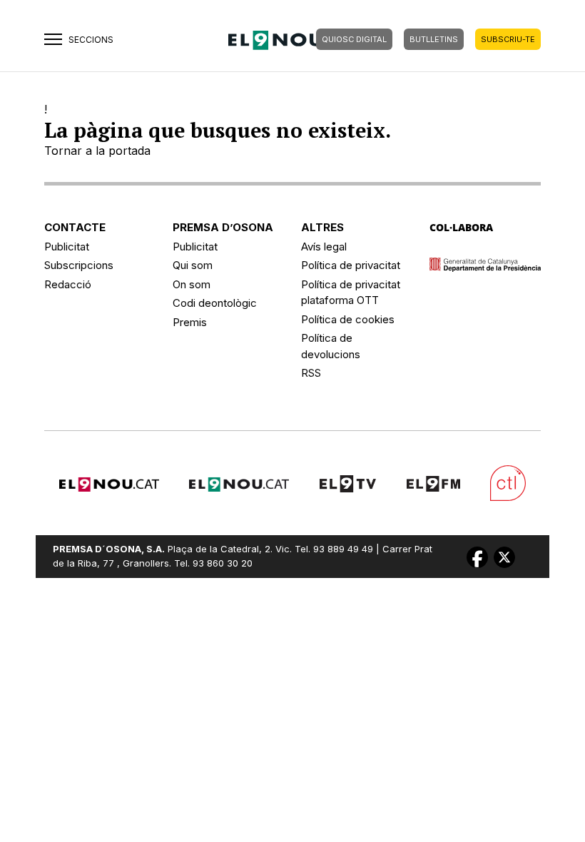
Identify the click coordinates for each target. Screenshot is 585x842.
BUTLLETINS (434, 39)
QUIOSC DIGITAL (354, 39)
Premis (190, 322)
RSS (311, 373)
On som (191, 284)
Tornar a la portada (97, 150)
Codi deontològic (215, 303)
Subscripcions (78, 265)
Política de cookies (348, 319)
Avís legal (324, 246)
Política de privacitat (350, 265)
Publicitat (66, 246)
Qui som (193, 265)
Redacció (67, 284)
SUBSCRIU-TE (508, 39)
